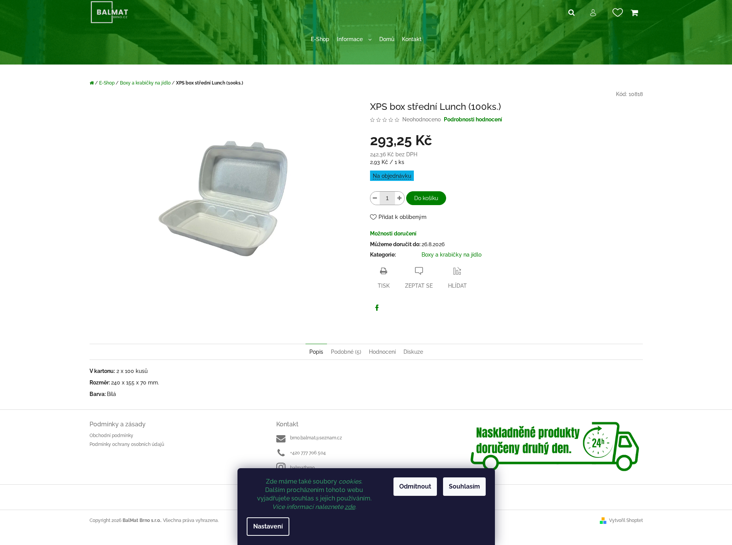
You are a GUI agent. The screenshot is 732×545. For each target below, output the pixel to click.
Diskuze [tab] (413, 352)
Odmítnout (415, 486)
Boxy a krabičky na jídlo (451, 255)
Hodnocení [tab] (382, 352)
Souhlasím (464, 486)
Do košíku (426, 198)
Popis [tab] (316, 352)
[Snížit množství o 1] (375, 198)
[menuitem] (320, 39)
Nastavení (268, 526)
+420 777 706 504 (308, 453)
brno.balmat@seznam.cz (316, 438)
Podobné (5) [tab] (346, 352)
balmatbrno (302, 467)
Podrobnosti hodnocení (473, 119)
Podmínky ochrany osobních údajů (127, 444)
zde (350, 506)
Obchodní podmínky (111, 435)
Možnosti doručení (393, 233)
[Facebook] (377, 308)
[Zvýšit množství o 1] (399, 198)
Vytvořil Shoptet (626, 520)
